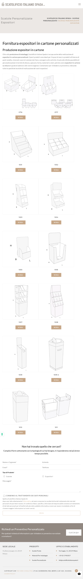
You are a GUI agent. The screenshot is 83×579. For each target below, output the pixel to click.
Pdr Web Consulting (25, 571)
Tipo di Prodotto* (8, 472)
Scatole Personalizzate (39, 560)
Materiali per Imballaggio (40, 555)
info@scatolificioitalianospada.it (68, 560)
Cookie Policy (9, 574)
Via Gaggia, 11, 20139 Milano (68, 551)
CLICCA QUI (74, 533)
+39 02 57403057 (65, 555)
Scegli (20, 117)
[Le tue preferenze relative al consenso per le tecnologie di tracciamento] (2, 434)
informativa (27, 501)
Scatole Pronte (36, 551)
